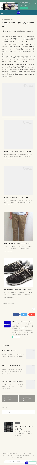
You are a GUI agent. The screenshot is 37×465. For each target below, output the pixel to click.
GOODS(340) (12, 303)
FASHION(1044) (5, 303)
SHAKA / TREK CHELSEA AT (11, 366)
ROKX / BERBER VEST (9, 350)
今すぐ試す (24, 8)
